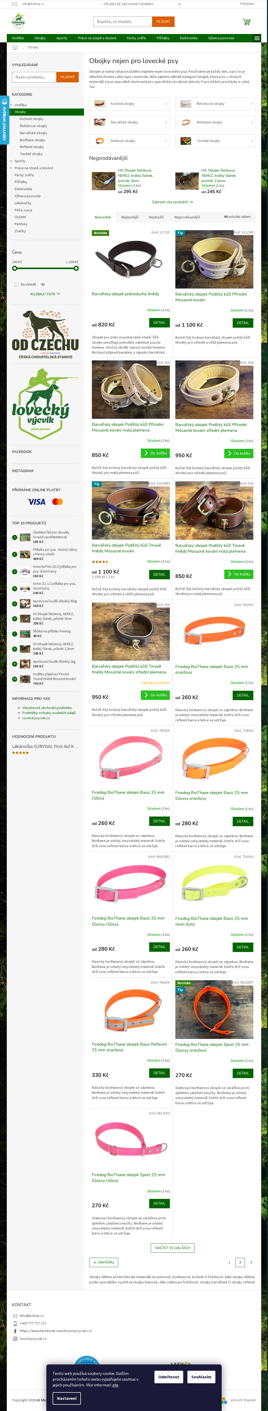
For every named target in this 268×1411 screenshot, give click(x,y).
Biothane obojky (32, 140)
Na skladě (33, 284)
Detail (159, 322)
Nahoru (106, 1262)
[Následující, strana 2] (240, 1262)
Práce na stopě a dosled (34, 168)
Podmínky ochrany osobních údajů (49, 713)
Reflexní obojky (32, 147)
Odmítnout (168, 1377)
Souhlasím (201, 1377)
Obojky (20, 112)
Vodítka (20, 105)
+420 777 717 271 (33, 1323)
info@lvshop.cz (32, 1315)
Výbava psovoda (28, 196)
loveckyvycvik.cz (33, 1338)
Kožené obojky (31, 119)
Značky (20, 231)
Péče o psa (23, 210)
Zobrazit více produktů (170, 202)
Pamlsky (21, 224)
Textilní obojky (31, 154)
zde (115, 1385)
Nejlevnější (129, 217)
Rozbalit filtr (43, 294)
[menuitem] (18, 38)
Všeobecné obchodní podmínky (129, 4)
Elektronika (23, 189)
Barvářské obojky (33, 133)
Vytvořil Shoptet (243, 1400)
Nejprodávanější (187, 217)
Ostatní (20, 217)
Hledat (163, 21)
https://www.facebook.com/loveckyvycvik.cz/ (56, 1331)
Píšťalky (21, 182)
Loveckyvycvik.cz (36, 718)
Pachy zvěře (24, 175)
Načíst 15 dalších (172, 1247)
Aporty (20, 161)
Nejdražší (156, 217)
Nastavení (66, 1398)
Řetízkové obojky (33, 126)
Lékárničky (23, 203)
